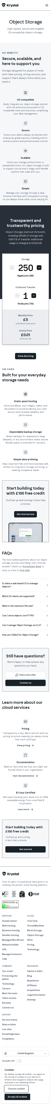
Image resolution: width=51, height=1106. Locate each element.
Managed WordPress (13, 940)
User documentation (23, 776)
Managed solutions (12, 954)
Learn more (23, 809)
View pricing (23, 745)
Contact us (25, 683)
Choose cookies (16, 1089)
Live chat (7, 1029)
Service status (9, 1020)
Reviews (6, 1003)
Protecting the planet (10, 977)
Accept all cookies (17, 1097)
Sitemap (31, 999)
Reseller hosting (10, 935)
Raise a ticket (9, 1024)
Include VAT (8, 1061)
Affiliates (32, 985)
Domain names (9, 921)
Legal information (36, 995)
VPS (4, 949)
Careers (6, 988)
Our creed (7, 971)
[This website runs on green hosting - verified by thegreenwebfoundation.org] (10, 904)
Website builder (10, 944)
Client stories (9, 998)
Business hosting (11, 930)
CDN (4, 959)
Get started (25, 849)
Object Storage (35, 935)
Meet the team (9, 993)
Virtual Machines (35, 925)
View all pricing (25, 356)
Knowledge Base (31, 566)
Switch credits (34, 971)
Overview (32, 921)
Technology (33, 949)
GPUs (30, 940)
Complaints (8, 1039)
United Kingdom (26, 1053)
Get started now (25, 514)
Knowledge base (11, 1034)
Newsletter (33, 980)
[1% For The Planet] (33, 894)
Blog (29, 976)
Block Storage (34, 930)
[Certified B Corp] (14, 894)
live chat (25, 570)
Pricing (30, 944)
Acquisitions (33, 990)
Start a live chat (27, 675)
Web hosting (8, 925)
